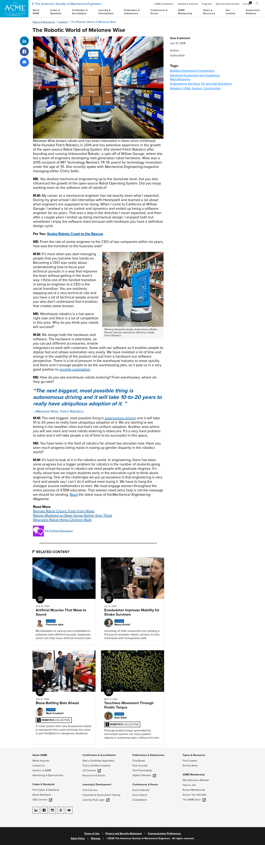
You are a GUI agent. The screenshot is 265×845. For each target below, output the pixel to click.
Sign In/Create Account (227, 4)
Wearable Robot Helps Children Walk (62, 520)
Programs (207, 4)
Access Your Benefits (194, 794)
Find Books (138, 760)
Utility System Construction (202, 88)
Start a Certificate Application (98, 760)
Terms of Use (92, 834)
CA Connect (89, 770)
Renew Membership (194, 789)
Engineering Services (185, 84)
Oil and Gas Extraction (216, 84)
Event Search (139, 794)
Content (63, 22)
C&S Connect (39, 799)
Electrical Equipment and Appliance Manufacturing (195, 77)
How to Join (189, 785)
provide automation (74, 369)
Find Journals (140, 765)
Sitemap (95, 838)
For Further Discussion (59, 530)
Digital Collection (141, 775)
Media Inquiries (40, 760)
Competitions (139, 799)
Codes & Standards (43, 784)
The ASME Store (192, 799)
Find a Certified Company (97, 765)
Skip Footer (7, 749)
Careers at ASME (41, 770)
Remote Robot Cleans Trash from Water (64, 511)
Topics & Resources (43, 22)
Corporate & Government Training (101, 794)
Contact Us (38, 765)
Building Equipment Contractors (192, 71)
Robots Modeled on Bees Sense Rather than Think (72, 515)
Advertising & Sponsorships (47, 775)
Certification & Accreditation (99, 755)
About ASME (39, 755)
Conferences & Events (145, 784)
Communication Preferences (164, 834)
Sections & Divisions (188, 4)
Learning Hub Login (94, 799)
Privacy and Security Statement (123, 834)
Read (74, 494)
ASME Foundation (163, 4)
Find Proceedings (142, 770)
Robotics (176, 88)
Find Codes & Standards (45, 789)
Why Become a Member (196, 780)
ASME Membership (194, 774)
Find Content (190, 760)
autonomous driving (120, 418)
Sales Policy (78, 838)
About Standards (41, 794)
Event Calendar (140, 790)
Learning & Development (97, 784)
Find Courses (90, 790)
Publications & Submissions (148, 755)
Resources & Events (94, 775)
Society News (190, 765)
